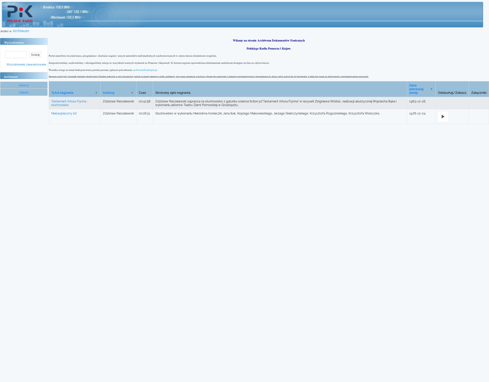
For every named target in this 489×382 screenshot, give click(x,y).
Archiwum (21, 31)
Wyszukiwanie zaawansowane (26, 64)
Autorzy (109, 93)
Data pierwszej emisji (416, 89)
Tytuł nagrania (62, 93)
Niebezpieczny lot (64, 113)
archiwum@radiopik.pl (145, 70)
